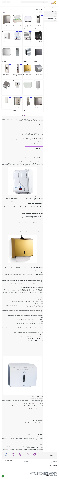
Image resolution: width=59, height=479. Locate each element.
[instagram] (10, 460)
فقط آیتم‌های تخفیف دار (50, 18)
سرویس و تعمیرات (49, 5)
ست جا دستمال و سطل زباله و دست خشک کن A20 (17, 75)
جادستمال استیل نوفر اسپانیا (7, 25)
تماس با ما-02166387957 (42, 5)
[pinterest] (5, 460)
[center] (46, 2)
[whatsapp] (13, 460)
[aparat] (4, 460)
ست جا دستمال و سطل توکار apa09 (6, 74)
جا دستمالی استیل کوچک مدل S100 (38, 90)
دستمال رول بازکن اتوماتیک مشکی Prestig (38, 41)
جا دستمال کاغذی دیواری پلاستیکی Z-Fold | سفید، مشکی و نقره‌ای (27, 26)
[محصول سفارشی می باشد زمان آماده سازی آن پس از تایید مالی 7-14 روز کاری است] (7, 68)
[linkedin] (11, 460)
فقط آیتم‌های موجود (51, 16)
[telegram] (14, 460)
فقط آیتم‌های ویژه (51, 20)
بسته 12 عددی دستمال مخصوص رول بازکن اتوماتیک (6, 105)
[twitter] (2, 460)
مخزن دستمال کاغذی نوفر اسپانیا (29, 146)
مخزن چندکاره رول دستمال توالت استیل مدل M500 (17, 58)
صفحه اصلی (56, 7)
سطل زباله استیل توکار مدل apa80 (38, 25)
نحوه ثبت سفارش (55, 461)
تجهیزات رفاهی (51, 7)
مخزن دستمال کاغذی (46, 7)
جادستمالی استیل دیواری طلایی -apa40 (27, 74)
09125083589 (51, 454)
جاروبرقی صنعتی (32, 460)
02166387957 (51, 455)
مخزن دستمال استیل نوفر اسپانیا (38, 107)
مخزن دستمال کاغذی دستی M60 (27, 90)
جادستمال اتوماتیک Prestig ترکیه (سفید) (17, 41)
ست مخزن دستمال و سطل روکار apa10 (28, 107)
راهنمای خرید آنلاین (54, 460)
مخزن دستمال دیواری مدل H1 (7, 41)
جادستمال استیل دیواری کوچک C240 (7, 90)
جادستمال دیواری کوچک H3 (17, 90)
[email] (7, 460)
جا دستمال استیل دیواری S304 (17, 107)
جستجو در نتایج (54, 11)
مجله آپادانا (38, 460)
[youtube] (8, 460)
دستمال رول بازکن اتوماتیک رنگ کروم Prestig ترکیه (28, 42)
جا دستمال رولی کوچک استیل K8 (38, 74)
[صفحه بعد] (20, 115)
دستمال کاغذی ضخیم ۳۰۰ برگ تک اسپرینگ (17, 25)
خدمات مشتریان (25, 460)
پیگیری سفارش (26, 461)
